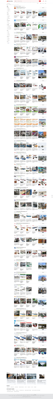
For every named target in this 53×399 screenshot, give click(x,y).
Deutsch (21, 395)
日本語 (16, 395)
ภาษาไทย (36, 395)
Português (24, 395)
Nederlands (33, 395)
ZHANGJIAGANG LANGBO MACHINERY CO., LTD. (21, 211)
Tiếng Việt (40, 395)
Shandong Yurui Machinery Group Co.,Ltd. (21, 296)
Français (18, 395)
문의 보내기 (43, 7)
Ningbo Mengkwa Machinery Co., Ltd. (20, 175)
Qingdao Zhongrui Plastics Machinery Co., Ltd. (21, 332)
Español (20, 395)
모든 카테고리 (8, 3)
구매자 (37, 3)
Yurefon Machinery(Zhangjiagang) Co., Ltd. (21, 140)
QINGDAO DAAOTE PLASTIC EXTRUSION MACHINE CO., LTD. (23, 223)
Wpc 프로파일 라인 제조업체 (16, 391)
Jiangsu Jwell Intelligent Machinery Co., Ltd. (21, 104)
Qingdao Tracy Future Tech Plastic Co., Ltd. (21, 152)
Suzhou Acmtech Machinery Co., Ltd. (20, 284)
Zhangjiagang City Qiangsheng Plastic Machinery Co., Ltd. (22, 56)
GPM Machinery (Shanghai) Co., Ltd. (20, 320)
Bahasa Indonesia (43, 395)
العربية (31, 395)
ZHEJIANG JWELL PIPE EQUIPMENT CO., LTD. (21, 357)
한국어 (29, 395)
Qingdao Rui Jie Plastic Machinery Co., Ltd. (21, 247)
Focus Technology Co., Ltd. (27, 396)
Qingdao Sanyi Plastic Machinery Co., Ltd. (21, 7)
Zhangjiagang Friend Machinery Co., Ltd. (20, 128)
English (11, 395)
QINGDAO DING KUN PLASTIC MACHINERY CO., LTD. (22, 187)
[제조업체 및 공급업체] (10, 1)
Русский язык (28, 395)
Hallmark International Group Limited (20, 259)
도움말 (40, 3)
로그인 (45, 1)
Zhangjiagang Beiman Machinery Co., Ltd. (21, 80)
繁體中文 (14, 395)
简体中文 (12, 395)
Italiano (25, 395)
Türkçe (38, 395)
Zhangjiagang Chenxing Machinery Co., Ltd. (21, 308)
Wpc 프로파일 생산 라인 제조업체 (10, 391)
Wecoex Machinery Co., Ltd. (19, 92)
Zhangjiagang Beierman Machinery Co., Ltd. (21, 32)
